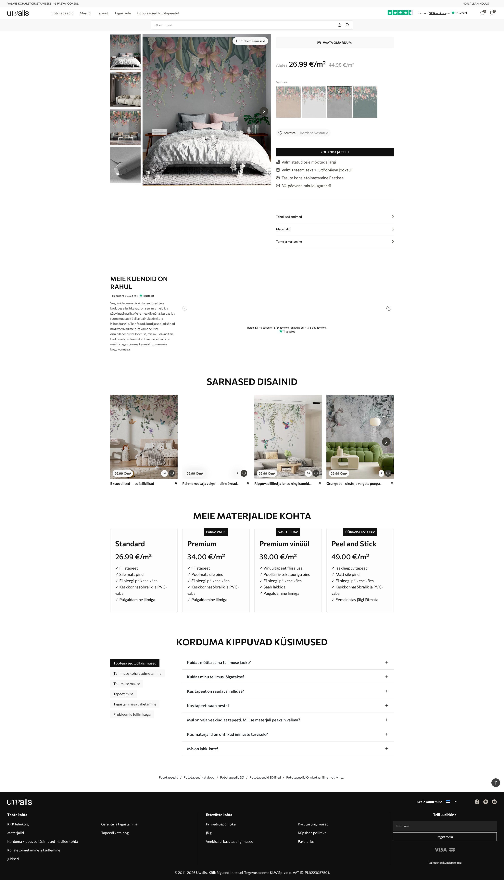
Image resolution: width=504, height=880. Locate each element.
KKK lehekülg (18, 824)
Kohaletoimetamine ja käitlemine (33, 850)
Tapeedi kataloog (115, 833)
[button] (263, 111)
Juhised (13, 859)
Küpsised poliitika (312, 833)
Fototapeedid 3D (232, 777)
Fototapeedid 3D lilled (265, 777)
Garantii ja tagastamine (119, 824)
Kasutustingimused (313, 824)
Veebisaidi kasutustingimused (229, 841)
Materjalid (15, 833)
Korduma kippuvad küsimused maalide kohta (42, 841)
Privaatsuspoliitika (221, 824)
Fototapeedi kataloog (199, 777)
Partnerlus (306, 841)
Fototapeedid (168, 777)
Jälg (209, 833)
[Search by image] (339, 25)
